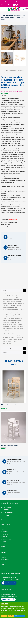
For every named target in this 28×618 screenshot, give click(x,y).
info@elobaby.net (8, 515)
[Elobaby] (14, 9)
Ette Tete (7, 226)
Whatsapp (20, 1)
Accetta (4, 615)
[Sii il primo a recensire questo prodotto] (13, 406)
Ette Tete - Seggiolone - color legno (10, 404)
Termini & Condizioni (6, 539)
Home (2, 13)
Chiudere (11, 615)
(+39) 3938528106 (11, 1)
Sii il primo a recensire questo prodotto (11, 91)
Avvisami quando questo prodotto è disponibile (12, 71)
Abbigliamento (5, 559)
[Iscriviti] (14, 599)
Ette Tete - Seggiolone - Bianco (9, 445)
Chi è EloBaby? (4, 531)
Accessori (3, 562)
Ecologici (3, 567)
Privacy (3, 544)
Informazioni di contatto (9, 503)
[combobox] (23, 9)
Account (3, 529)
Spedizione (4, 536)
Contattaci (3, 541)
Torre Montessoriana (16, 13)
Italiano (24, 4)
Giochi (7, 13)
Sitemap (3, 546)
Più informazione (19, 615)
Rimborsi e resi (4, 534)
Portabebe (3, 557)
